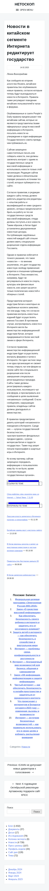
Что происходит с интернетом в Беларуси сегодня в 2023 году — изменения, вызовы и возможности (27, 708)
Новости (26, 747)
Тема (10, 855)
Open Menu (26, 10)
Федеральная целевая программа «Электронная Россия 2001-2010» (27, 602)
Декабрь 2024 (15, 869)
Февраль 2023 (15, 879)
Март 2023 (13, 876)
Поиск (10, 807)
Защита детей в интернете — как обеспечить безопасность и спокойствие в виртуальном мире (27, 639)
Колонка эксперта (17, 839)
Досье (11, 832)
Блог (10, 826)
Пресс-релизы (15, 846)
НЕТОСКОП (24, 4)
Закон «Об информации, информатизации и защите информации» (27, 678)
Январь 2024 (14, 873)
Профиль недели (16, 849)
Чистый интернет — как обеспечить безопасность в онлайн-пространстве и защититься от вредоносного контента (27, 691)
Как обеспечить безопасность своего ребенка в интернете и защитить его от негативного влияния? (27, 622)
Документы (14, 829)
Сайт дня (13, 852)
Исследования (15, 836)
